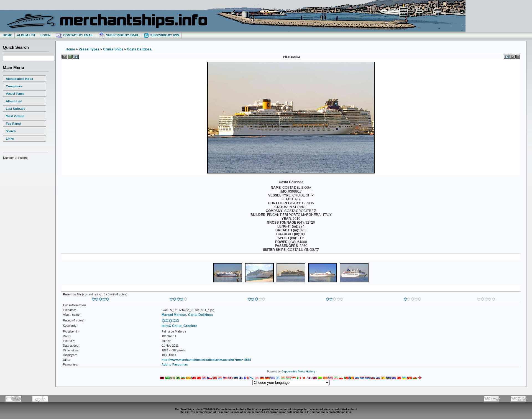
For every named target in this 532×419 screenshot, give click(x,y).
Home (7, 35)
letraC (166, 326)
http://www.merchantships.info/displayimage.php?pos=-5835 (206, 359)
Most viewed (15, 116)
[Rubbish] (486, 298)
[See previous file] (512, 55)
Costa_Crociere (184, 326)
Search (11, 131)
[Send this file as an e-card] (507, 55)
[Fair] (335, 298)
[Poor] (412, 298)
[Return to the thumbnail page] (64, 55)
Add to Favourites (175, 364)
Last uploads (15, 108)
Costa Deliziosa (139, 49)
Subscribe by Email (122, 35)
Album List (26, 35)
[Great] (100, 298)
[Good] (256, 298)
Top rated (13, 123)
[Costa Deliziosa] (291, 173)
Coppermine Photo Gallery (298, 371)
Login (45, 35)
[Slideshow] (76, 55)
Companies (14, 86)
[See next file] (517, 55)
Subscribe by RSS (164, 35)
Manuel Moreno (174, 315)
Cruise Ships (113, 49)
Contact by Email (77, 35)
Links (10, 138)
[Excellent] (178, 298)
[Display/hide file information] (70, 55)
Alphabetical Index (19, 78)
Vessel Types (15, 93)
